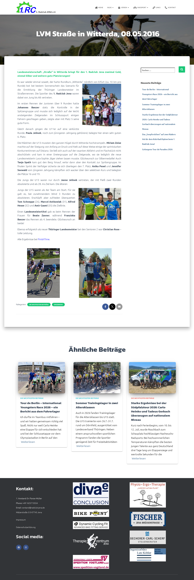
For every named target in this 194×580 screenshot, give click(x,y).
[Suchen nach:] (160, 72)
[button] (112, 7)
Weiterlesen (28, 441)
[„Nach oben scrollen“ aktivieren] (188, 574)
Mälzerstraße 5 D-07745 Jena (29, 512)
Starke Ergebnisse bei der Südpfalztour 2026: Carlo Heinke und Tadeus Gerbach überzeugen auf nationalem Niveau (150, 411)
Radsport (142, 7)
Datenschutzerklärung (26, 527)
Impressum (21, 519)
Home (100, 7)
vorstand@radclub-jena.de (33, 507)
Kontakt (172, 7)
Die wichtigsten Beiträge (39, 305)
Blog (109, 7)
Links (158, 7)
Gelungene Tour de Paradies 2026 (157, 149)
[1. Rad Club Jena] (36, 7)
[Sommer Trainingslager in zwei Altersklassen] (97, 377)
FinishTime (43, 239)
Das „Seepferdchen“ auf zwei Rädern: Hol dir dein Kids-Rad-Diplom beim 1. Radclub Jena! (159, 139)
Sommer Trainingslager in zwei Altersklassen (97, 405)
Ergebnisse (58, 305)
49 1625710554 (31, 503)
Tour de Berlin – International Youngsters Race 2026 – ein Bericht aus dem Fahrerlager (160, 94)
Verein (124, 7)
